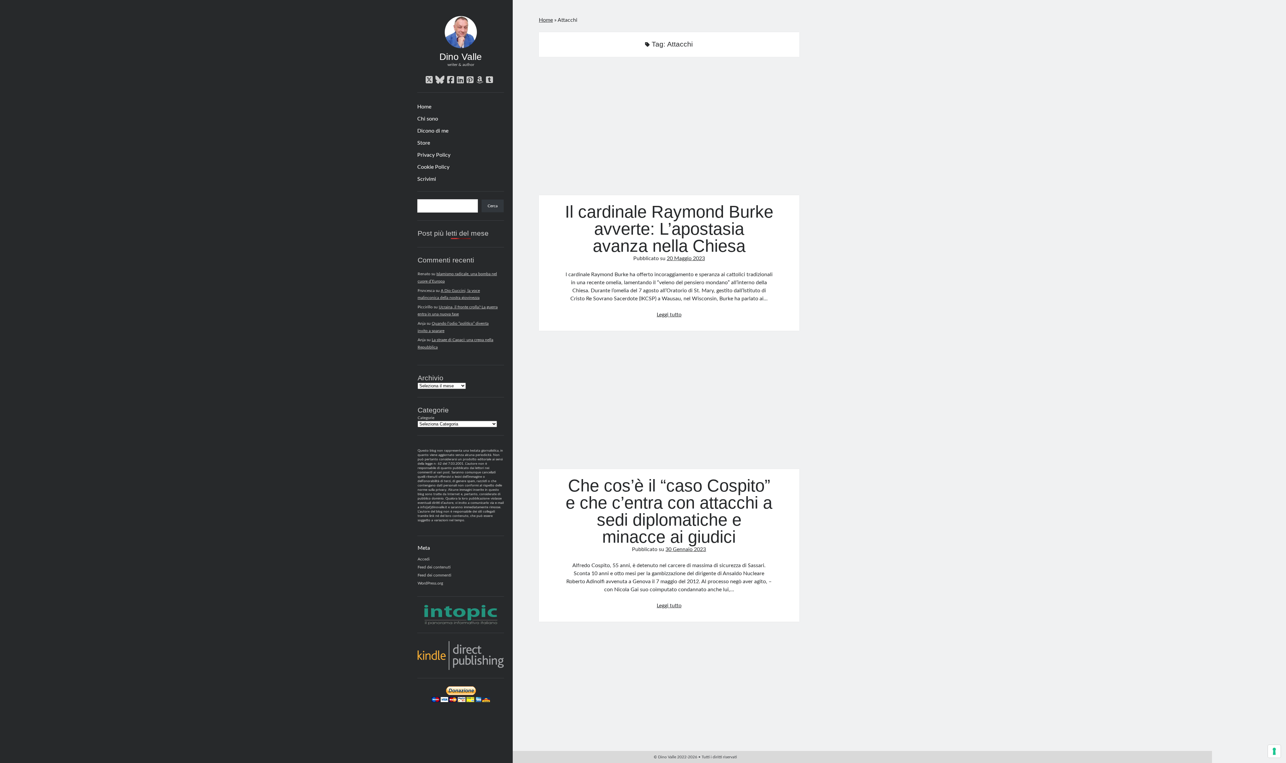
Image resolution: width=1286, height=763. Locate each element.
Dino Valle (460, 57)
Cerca (493, 206)
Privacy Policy (433, 155)
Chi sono (427, 119)
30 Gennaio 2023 (685, 549)
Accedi (424, 559)
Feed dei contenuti (434, 567)
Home (424, 106)
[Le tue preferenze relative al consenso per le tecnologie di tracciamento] (1274, 751)
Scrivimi (426, 179)
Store (423, 143)
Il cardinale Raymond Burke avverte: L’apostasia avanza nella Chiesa (669, 130)
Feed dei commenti (434, 575)
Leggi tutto (669, 314)
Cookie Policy (433, 167)
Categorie (426, 418)
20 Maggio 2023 (686, 258)
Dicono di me (432, 131)
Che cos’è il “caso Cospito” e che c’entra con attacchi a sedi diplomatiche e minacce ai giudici (669, 404)
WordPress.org (430, 583)
